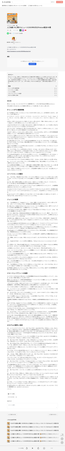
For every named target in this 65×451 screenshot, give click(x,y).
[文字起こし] (16, 25)
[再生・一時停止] (32, 448)
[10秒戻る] (27, 448)
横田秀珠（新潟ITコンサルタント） (14, 42)
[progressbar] (32, 445)
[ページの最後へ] (62, 442)
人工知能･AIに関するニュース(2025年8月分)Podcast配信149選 (29, 27)
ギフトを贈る (12, 393)
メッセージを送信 (18, 33)
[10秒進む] (38, 448)
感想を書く (33, 63)
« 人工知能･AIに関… (12, 414)
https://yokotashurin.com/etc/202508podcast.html (19, 51)
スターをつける (11, 397)
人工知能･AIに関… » (53, 414)
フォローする (15, 30)
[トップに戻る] (62, 438)
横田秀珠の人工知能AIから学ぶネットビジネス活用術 (14, 5)
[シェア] (10, 30)
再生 (10, 33)
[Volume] (22, 448)
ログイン (53, 2)
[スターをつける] (8, 30)
